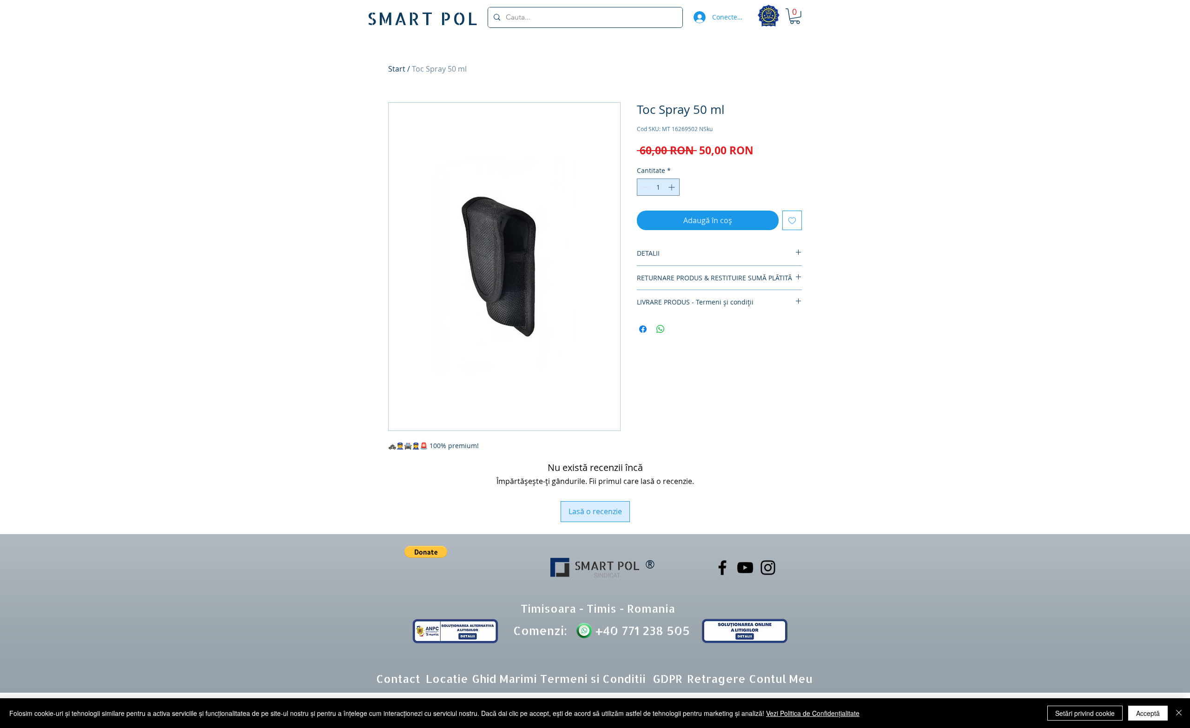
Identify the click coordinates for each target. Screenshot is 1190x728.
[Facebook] (722, 567)
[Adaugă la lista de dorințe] (792, 220)
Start (396, 69)
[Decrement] (644, 187)
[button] (795, 16)
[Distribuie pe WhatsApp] (660, 329)
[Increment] (672, 187)
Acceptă (1148, 713)
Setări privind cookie (1085, 713)
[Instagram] (768, 567)
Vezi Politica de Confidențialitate (812, 713)
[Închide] (1178, 713)
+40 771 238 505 (641, 630)
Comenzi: (540, 630)
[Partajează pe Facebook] (642, 329)
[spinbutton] (658, 187)
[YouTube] (745, 567)
